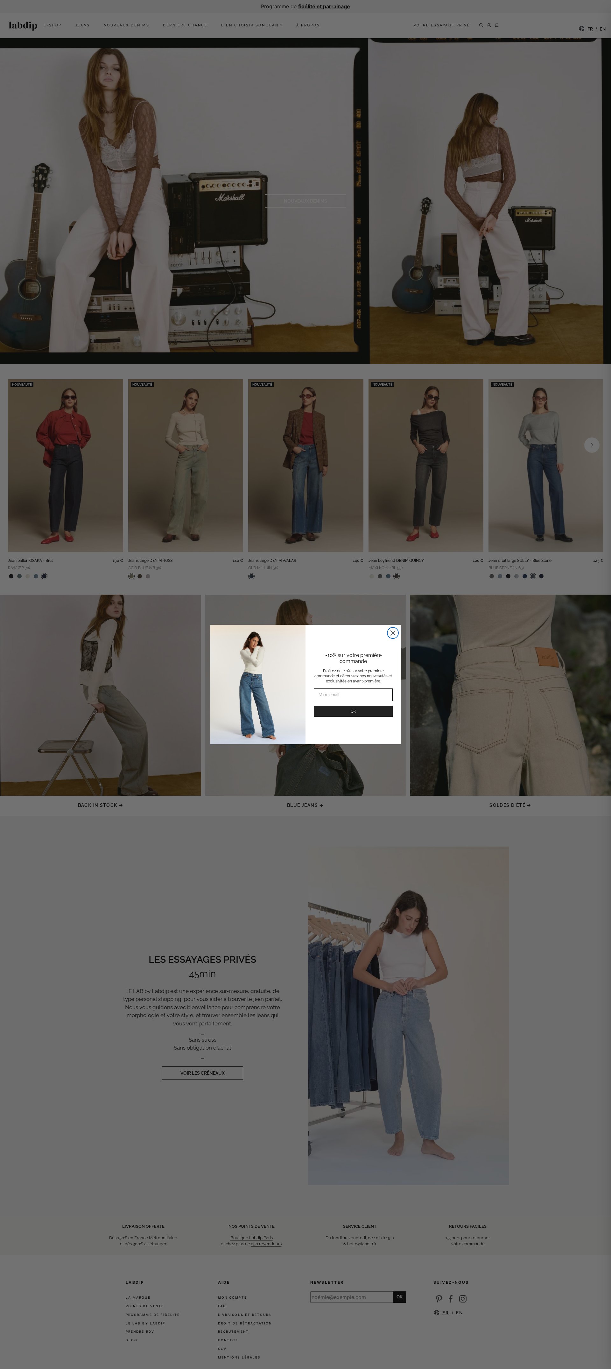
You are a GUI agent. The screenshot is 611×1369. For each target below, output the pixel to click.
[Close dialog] (392, 633)
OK (353, 711)
